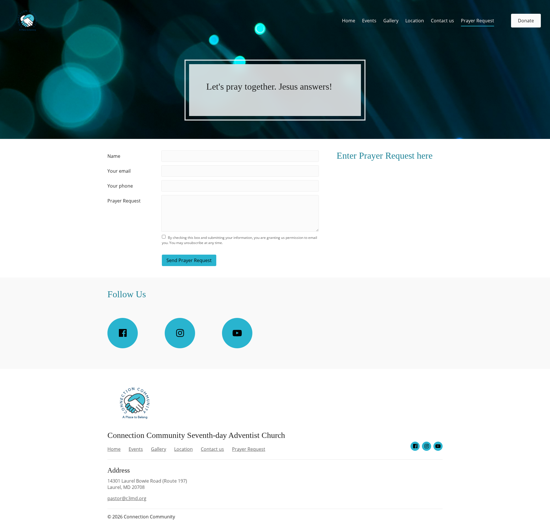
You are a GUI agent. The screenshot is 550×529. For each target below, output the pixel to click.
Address (118, 470)
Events (369, 20)
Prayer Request (477, 20)
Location (414, 20)
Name (113, 156)
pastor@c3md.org (126, 498)
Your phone (120, 186)
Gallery (390, 20)
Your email (119, 171)
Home (348, 20)
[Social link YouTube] (237, 333)
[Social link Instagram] (180, 333)
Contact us (442, 20)
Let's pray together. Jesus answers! (269, 86)
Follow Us (126, 294)
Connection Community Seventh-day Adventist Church (196, 435)
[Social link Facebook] (122, 333)
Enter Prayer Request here (385, 155)
